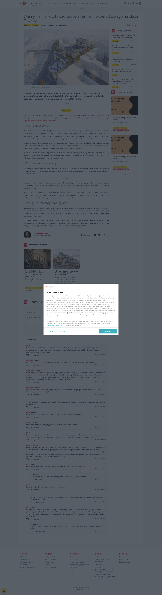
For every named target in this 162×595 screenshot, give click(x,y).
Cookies (57, 325)
